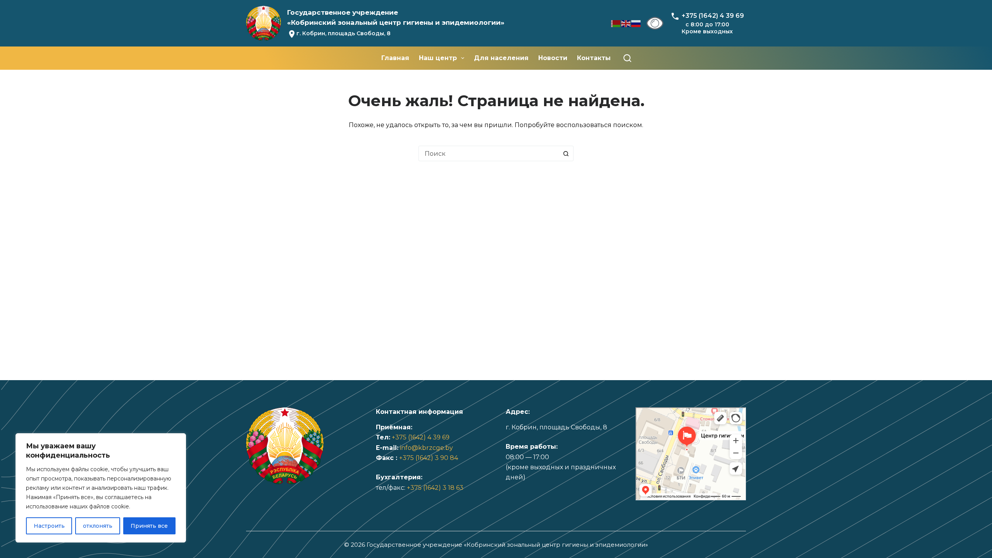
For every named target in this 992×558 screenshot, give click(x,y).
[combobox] (488, 153)
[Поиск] (627, 58)
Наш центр (438, 58)
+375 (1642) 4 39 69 (421, 437)
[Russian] (636, 23)
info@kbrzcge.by (426, 447)
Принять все (149, 525)
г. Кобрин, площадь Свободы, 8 (343, 33)
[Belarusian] (616, 23)
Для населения (501, 58)
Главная (395, 58)
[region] (101, 487)
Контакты (594, 58)
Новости (552, 58)
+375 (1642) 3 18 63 (435, 487)
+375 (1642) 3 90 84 (428, 458)
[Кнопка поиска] (565, 153)
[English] (626, 23)
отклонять (97, 525)
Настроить (49, 525)
